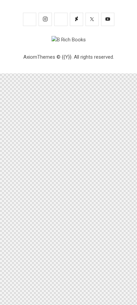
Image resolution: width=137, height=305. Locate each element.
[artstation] (61, 19)
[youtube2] (107, 19)
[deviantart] (76, 19)
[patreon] (29, 19)
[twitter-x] (92, 19)
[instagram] (45, 19)
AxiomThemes (39, 57)
